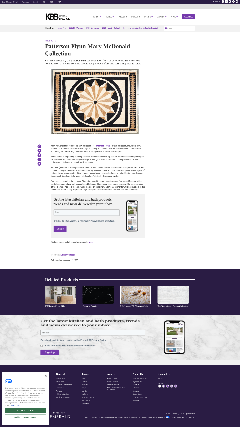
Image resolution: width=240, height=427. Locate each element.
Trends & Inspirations (63, 397)
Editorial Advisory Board (140, 397)
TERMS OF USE (176, 418)
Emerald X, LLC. (177, 414)
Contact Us (162, 378)
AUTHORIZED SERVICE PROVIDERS (110, 418)
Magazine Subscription (140, 378)
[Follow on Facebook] (223, 1)
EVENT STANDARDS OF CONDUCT (135, 418)
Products (135, 17)
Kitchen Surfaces (67, 255)
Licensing (36, 2)
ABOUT (86, 418)
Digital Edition (137, 382)
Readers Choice (112, 378)
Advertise (25, 2)
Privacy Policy (15, 405)
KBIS (44, 2)
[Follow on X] (233, 1)
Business (85, 385)
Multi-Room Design (88, 397)
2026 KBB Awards (76, 28)
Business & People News (64, 385)
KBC (51, 2)
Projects (122, 17)
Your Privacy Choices (157, 418)
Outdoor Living (86, 400)
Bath (83, 378)
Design (84, 388)
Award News (60, 382)
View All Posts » (61, 378)
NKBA (59, 2)
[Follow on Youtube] (237, 1)
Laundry (84, 391)
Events (147, 17)
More (173, 17)
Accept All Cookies (25, 410)
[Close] (45, 376)
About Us (136, 385)
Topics (109, 17)
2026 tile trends (92, 28)
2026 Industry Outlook (111, 28)
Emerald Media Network (10, 2)
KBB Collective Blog (62, 394)
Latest (96, 17)
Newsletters (136, 400)
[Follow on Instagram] (226, 1)
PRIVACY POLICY (188, 418)
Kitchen (84, 382)
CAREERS (94, 418)
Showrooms (85, 403)
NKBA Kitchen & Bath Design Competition (116, 388)
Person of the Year (113, 385)
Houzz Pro (61, 28)
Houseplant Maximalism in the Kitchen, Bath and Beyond (146, 28)
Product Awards (112, 382)
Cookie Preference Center (25, 417)
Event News (60, 388)
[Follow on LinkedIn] (230, 1)
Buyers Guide (137, 394)
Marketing (85, 394)
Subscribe (188, 17)
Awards (160, 17)
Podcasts (59, 391)
